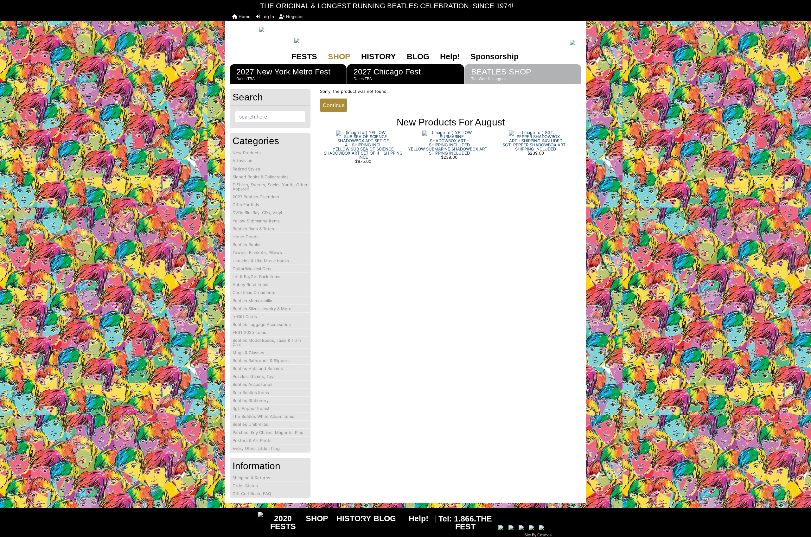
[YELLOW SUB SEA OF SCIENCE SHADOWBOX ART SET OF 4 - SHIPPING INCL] (363, 138)
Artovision (242, 160)
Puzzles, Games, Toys (254, 376)
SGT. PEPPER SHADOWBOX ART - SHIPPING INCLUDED (535, 146)
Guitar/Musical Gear (252, 268)
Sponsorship (494, 56)
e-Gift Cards (245, 316)
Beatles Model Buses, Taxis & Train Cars (267, 342)
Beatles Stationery (251, 400)
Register (294, 16)
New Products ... (249, 152)
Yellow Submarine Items (256, 220)
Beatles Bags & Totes (253, 228)
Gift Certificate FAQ (252, 493)
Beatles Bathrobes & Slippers (261, 360)
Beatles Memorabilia (252, 300)
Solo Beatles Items (251, 392)
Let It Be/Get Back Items (256, 276)
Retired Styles (246, 168)
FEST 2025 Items (249, 332)
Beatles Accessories (252, 384)
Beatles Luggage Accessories (262, 324)
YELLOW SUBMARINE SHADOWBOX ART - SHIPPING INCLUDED (449, 151)
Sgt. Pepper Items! (251, 408)
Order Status (245, 485)
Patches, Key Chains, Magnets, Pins (268, 432)
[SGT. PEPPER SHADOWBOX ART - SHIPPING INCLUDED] (536, 136)
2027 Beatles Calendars (256, 196)
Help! (450, 56)
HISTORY (378, 56)
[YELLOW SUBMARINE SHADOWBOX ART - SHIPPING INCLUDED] (449, 138)
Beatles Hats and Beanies (258, 368)
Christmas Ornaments (254, 292)
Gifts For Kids (246, 204)
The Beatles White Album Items (263, 416)
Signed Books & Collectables (261, 176)
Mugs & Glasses (248, 352)
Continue (333, 105)
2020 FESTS (283, 522)
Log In (267, 16)
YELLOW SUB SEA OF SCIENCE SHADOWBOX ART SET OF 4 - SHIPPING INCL (363, 153)
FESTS (304, 56)
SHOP (339, 56)
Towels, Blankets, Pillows (257, 252)
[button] (799, 506)
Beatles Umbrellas (250, 424)
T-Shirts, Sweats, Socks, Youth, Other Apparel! (270, 186)
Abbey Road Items (250, 284)
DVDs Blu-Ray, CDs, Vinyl (257, 212)
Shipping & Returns (251, 477)
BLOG (418, 56)
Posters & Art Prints (252, 440)
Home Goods (246, 236)
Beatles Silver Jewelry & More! (263, 308)
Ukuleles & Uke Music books (261, 260)
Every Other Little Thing (256, 448)
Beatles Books (246, 244)
